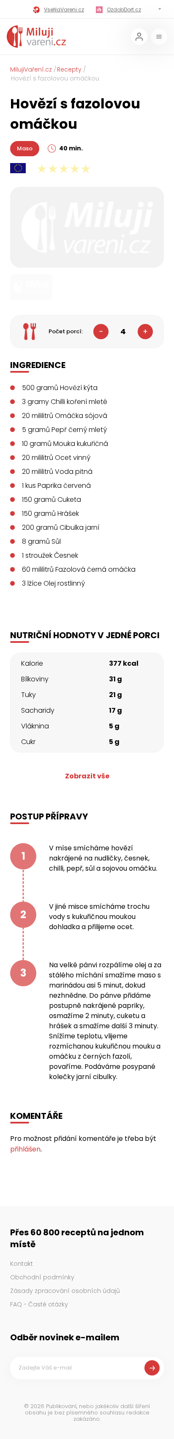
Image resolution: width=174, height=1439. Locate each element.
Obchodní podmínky (42, 1277)
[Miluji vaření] (36, 36)
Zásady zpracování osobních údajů (65, 1291)
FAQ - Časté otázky (39, 1304)
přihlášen (25, 1149)
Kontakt (21, 1263)
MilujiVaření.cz (31, 69)
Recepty (69, 69)
